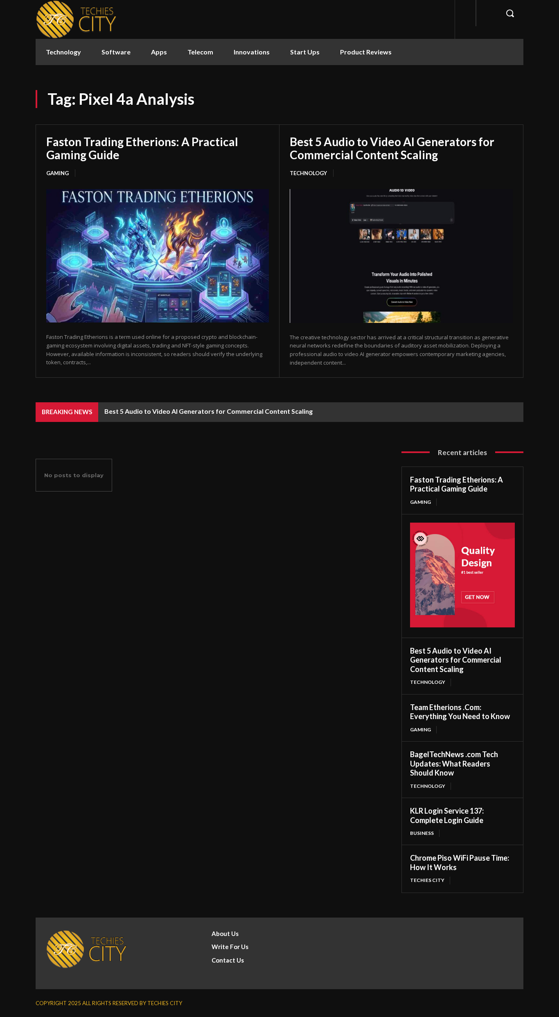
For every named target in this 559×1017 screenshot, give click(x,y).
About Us (225, 933)
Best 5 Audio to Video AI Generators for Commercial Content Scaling (392, 148)
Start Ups (305, 52)
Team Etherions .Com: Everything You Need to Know (460, 712)
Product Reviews (366, 52)
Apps (159, 52)
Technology (63, 52)
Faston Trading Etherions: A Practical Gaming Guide (142, 148)
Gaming (57, 173)
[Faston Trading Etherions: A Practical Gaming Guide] (157, 255)
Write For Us (230, 946)
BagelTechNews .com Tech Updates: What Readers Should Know (454, 763)
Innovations (252, 52)
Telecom (200, 52)
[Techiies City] (76, 19)
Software (116, 52)
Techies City (427, 880)
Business (422, 833)
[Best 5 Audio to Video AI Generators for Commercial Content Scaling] (401, 256)
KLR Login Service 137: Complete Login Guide (447, 815)
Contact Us (228, 960)
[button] (510, 13)
